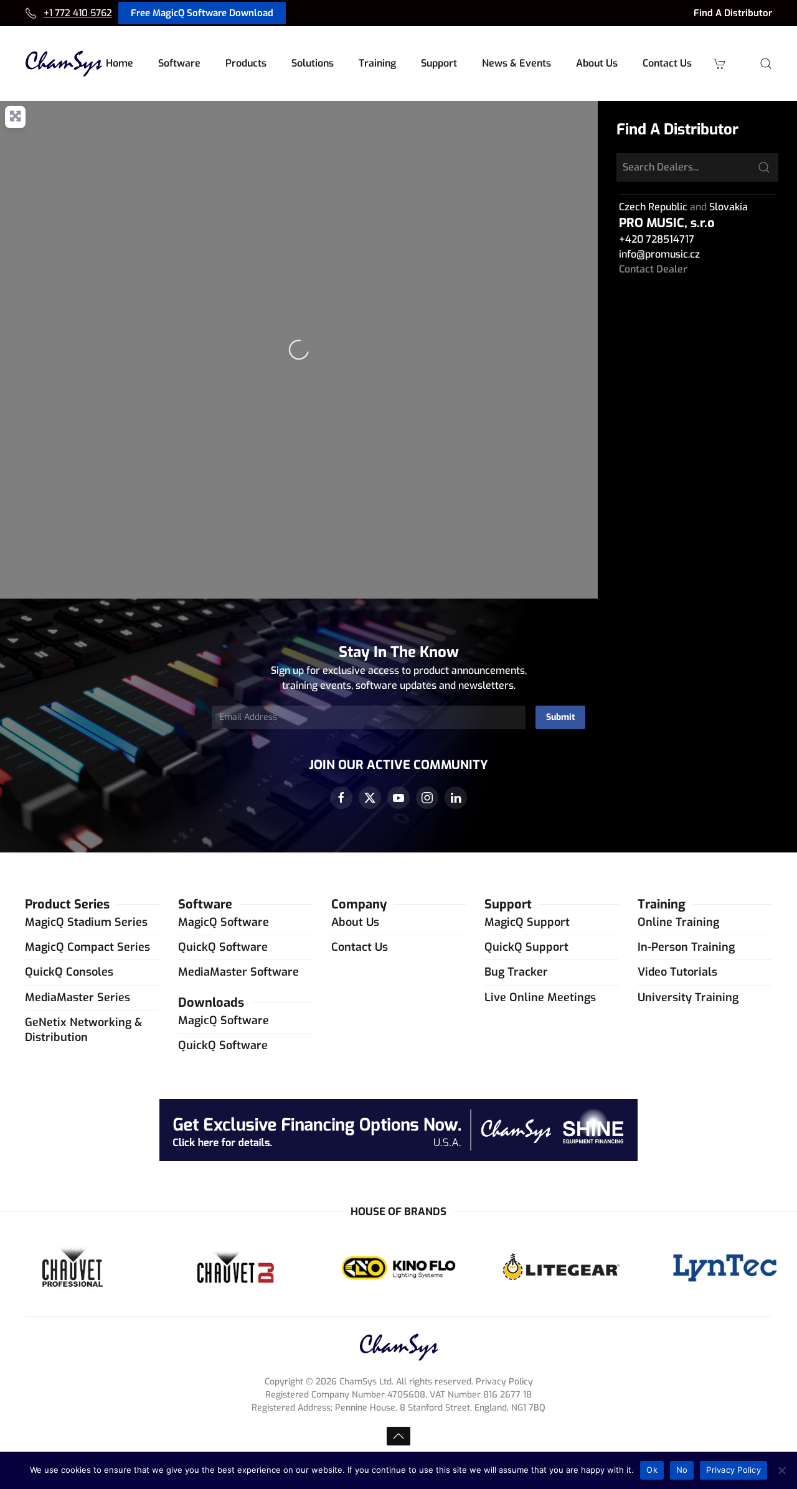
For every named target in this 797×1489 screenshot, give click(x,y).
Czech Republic (653, 206)
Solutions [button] (312, 63)
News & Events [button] (516, 63)
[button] (766, 63)
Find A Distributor (733, 13)
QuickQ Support (526, 947)
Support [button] (439, 63)
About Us (355, 922)
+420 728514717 (656, 239)
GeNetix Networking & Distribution (83, 1029)
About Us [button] (597, 63)
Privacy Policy (733, 1470)
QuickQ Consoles (69, 971)
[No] (781, 1470)
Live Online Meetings (540, 997)
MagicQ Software (223, 922)
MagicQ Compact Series (87, 947)
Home (119, 63)
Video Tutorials (677, 971)
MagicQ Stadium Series (86, 922)
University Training (688, 997)
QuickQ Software (223, 947)
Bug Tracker (516, 971)
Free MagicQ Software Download (202, 13)
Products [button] (245, 63)
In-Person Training (686, 947)
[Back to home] (64, 63)
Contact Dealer (653, 269)
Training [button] (377, 63)
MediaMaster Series (77, 997)
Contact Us (667, 63)
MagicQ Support (527, 922)
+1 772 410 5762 (78, 13)
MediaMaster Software (238, 971)
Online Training (678, 922)
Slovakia (728, 206)
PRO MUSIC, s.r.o (667, 223)
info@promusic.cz (659, 254)
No (682, 1470)
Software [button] (179, 63)
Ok (652, 1470)
